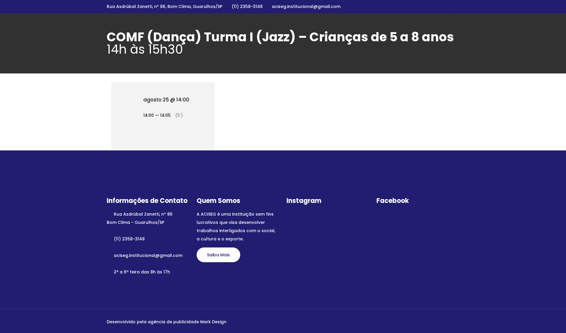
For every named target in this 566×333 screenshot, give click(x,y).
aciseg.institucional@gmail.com (306, 6)
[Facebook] (421, 322)
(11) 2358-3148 (247, 6)
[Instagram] (429, 322)
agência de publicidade (173, 322)
